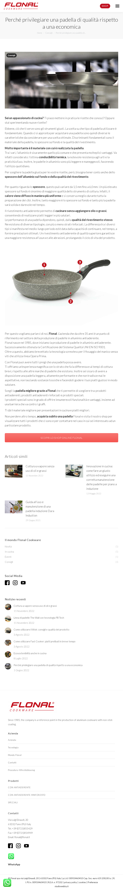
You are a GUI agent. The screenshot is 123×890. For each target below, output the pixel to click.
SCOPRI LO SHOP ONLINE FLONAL (61, 437)
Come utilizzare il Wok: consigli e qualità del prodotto (41, 629)
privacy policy (70, 882)
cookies (82, 882)
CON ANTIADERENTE (19, 787)
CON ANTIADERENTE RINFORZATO (26, 795)
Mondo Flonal (15, 755)
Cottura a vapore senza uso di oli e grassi (40, 468)
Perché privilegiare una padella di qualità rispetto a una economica (48, 665)
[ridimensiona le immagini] (13, 471)
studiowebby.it (62, 886)
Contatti (12, 762)
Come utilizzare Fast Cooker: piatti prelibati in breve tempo (44, 641)
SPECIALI (13, 802)
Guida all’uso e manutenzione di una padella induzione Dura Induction (40, 508)
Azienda (12, 740)
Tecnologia (13, 747)
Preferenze (93, 882)
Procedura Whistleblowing (21, 770)
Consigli (11, 55)
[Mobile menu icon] (117, 6)
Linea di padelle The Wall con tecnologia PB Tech (39, 617)
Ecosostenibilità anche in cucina (30, 653)
